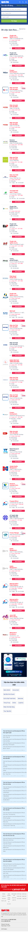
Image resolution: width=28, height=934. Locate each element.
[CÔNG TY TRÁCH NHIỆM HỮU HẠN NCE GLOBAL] (5, 55)
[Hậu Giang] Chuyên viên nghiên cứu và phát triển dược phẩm (14, 276)
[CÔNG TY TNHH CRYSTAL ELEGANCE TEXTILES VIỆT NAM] (5, 468)
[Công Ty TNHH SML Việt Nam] (5, 434)
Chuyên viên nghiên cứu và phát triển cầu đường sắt (13, 241)
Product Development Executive (13, 71)
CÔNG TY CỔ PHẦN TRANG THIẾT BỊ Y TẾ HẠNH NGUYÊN (16, 363)
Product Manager (14, 532)
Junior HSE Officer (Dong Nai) (13, 615)
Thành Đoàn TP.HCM (5, 925)
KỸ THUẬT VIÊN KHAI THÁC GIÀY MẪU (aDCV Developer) (14, 516)
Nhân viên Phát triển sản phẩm (14, 325)
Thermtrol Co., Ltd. (14, 635)
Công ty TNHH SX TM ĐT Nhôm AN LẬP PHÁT (17, 297)
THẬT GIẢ (24, 898)
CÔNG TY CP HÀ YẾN (14, 108)
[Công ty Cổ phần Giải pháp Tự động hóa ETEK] (5, 345)
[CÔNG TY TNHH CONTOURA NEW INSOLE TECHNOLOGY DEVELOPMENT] (5, 551)
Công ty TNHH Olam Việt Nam (17, 618)
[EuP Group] (5, 226)
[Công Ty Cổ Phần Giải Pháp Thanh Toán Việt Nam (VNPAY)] (5, 90)
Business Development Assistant (14, 140)
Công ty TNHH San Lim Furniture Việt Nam (15, 178)
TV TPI (11, 209)
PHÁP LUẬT (3, 900)
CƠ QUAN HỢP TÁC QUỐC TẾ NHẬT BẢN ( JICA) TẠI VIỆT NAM (17, 503)
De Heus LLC (13, 486)
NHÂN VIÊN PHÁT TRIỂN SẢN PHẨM (14, 360)
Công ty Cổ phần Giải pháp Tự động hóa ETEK (17, 346)
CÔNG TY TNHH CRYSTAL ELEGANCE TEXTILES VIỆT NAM (17, 469)
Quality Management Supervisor (13, 549)
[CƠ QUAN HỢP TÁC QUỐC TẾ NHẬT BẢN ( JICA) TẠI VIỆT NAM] (5, 503)
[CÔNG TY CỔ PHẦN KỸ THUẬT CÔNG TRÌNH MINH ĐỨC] (5, 244)
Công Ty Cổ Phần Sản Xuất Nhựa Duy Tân (16, 328)
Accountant (16, 690)
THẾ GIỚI (4, 898)
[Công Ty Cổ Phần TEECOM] (5, 451)
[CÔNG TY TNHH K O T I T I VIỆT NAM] (5, 313)
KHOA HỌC (19, 896)
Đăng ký (19, 5)
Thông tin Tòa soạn (5, 924)
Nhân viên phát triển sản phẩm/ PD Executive (14, 432)
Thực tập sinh (7, 711)
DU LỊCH (9, 903)
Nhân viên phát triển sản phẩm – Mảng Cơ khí (14, 105)
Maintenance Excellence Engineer (13, 633)
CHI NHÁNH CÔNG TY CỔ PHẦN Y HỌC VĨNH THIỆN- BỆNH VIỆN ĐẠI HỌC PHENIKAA (17, 381)
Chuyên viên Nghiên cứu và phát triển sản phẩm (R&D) (13, 294)
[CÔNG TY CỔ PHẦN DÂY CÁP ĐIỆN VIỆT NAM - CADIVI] (5, 38)
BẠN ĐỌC (24, 896)
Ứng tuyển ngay (18, 48)
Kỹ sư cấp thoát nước (9, 698)
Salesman (20, 698)
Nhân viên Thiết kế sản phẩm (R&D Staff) (14, 175)
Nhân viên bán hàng (9, 707)
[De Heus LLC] (5, 486)
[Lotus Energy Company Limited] (5, 193)
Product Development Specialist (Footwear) (13, 413)
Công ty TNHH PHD (14, 160)
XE (8, 901)
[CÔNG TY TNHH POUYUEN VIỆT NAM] (5, 518)
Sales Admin (7, 690)
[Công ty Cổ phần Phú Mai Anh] (5, 261)
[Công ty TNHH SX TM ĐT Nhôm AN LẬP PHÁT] (5, 296)
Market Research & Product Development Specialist (14, 449)
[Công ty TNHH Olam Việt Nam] (5, 617)
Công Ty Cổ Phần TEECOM (16, 452)
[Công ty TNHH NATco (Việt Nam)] (5, 73)
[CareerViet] (18, 889)
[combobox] (14, 9)
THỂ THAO (19, 894)
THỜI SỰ (4, 896)
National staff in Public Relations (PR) (14, 584)
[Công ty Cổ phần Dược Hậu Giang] (5, 278)
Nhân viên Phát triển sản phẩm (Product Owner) (14, 88)
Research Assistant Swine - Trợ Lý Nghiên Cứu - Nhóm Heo (14, 484)
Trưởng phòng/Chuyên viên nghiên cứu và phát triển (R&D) (14, 259)
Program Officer (14, 501)
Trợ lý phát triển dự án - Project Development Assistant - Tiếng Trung (14, 191)
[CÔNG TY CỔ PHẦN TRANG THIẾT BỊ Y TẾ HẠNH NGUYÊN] (5, 362)
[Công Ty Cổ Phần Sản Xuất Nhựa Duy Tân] (5, 327)
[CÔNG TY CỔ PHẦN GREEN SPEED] (5, 142)
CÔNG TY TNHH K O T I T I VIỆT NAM (17, 312)
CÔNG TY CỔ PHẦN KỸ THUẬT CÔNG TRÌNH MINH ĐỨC (17, 244)
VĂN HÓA (14, 897)
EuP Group (12, 227)
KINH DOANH (8, 894)
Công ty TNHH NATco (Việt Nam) (17, 73)
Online (14, 702)
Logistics (20, 702)
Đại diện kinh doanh (9, 694)
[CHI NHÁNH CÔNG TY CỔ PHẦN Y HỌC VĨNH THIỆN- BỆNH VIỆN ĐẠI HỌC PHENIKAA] (5, 380)
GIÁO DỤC (24, 894)
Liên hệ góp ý (4, 929)
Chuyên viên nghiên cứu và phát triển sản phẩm (13, 224)
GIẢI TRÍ (14, 900)
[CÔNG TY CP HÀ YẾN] (5, 107)
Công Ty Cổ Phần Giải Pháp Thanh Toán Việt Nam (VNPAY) (17, 91)
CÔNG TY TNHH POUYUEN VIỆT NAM (17, 518)
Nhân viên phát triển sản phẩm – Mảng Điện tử (14, 123)
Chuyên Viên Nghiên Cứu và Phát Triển (14, 207)
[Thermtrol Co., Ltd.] (5, 635)
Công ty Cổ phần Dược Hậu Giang (16, 279)
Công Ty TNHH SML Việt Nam (16, 434)
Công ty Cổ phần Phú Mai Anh (17, 262)
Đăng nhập (24, 5)
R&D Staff (12, 311)
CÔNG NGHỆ (9, 898)
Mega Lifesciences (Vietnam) (17, 534)
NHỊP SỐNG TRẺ (14, 894)
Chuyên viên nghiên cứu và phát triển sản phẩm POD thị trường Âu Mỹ (13, 53)
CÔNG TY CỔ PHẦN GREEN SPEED (16, 143)
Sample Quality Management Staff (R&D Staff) (14, 466)
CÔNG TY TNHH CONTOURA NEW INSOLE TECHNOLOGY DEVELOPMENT (16, 552)
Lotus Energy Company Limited (15, 194)
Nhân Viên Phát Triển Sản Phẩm (14, 378)
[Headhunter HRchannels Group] (5, 415)
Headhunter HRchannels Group (17, 415)
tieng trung (7, 702)
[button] (23, 2)
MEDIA (3, 894)
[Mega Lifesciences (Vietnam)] (5, 535)
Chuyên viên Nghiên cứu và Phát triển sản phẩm (13, 36)
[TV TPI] (5, 209)
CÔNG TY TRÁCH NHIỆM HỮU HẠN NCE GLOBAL (16, 56)
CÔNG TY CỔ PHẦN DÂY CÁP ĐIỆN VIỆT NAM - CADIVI (16, 38)
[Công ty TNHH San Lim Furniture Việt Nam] (5, 177)
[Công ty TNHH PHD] (5, 160)
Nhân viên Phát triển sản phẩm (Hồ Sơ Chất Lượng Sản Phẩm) (14, 158)
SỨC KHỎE (19, 898)
